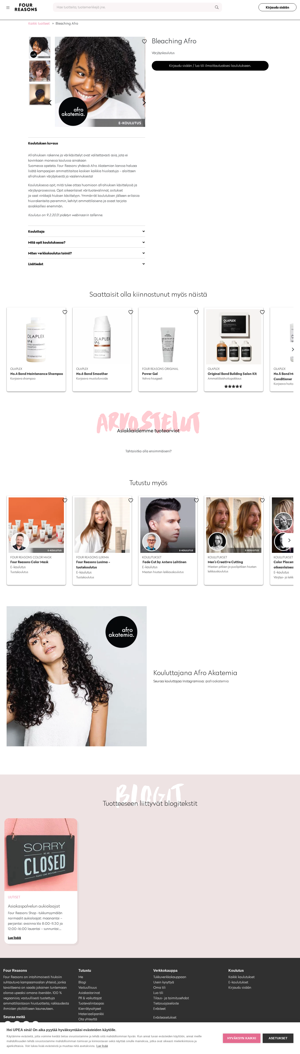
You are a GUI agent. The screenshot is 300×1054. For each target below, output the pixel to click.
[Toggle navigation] (8, 7)
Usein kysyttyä (163, 982)
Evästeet (159, 1009)
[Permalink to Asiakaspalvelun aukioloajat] (40, 854)
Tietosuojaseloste (166, 1003)
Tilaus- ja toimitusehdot (171, 998)
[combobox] (137, 7)
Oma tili (159, 987)
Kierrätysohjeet (89, 1009)
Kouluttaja (36, 231)
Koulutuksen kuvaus (43, 143)
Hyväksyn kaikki (241, 1038)
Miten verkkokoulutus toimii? (50, 253)
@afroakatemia (217, 681)
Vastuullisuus (87, 987)
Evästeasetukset (164, 1017)
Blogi (82, 982)
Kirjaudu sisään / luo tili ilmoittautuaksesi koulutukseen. (210, 66)
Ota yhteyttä (87, 1019)
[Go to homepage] (25, 7)
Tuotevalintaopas (91, 1003)
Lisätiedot (35, 264)
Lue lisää (102, 1046)
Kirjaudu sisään (277, 7)
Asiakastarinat (89, 993)
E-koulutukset (238, 982)
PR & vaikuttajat (90, 998)
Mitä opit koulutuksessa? (46, 242)
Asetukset (278, 1038)
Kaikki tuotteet (39, 23)
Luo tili (158, 993)
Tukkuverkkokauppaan (169, 977)
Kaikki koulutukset (241, 977)
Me (80, 977)
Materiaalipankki (91, 1014)
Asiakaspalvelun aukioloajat (34, 906)
